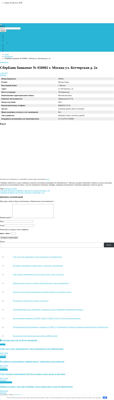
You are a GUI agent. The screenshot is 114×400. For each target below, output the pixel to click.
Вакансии (8, 49)
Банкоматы (8, 37)
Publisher (3, 355)
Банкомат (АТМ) (10, 189)
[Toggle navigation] (1, 24)
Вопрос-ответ (9, 41)
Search (2, 26)
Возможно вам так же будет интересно (18, 340)
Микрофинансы (6, 382)
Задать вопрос (14, 43)
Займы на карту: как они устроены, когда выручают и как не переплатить (36, 386)
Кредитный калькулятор (13, 47)
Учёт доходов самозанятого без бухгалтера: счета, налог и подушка (32, 374)
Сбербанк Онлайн (11, 51)
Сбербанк (8, 35)
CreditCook (6, 7)
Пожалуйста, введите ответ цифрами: (14, 229)
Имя (1, 221)
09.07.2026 (4, 353)
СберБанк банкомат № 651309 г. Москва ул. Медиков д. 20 (22, 193)
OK (105, 397)
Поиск (2, 241)
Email (2, 225)
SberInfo (3, 75)
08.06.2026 (4, 391)
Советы (3, 357)
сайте (48, 179)
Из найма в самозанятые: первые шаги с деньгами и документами (32, 361)
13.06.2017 (4, 73)
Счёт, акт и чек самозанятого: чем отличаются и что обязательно (31, 349)
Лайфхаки (4, 370)
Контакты (8, 45)
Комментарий (6, 217)
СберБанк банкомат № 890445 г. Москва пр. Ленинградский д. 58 (25, 191)
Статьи (2, 344)
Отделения (8, 39)
